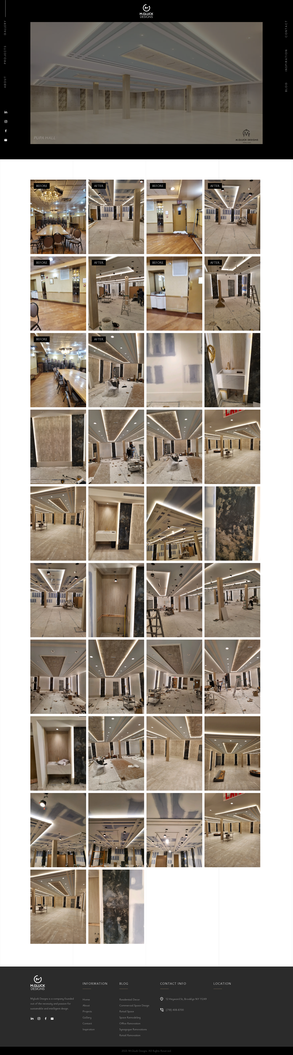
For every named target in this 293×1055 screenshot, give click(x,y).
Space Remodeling (130, 1017)
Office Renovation (129, 1023)
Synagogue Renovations (133, 1029)
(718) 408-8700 (175, 1010)
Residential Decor (129, 999)
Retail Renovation (129, 1035)
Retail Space (126, 1011)
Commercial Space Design (134, 1005)
